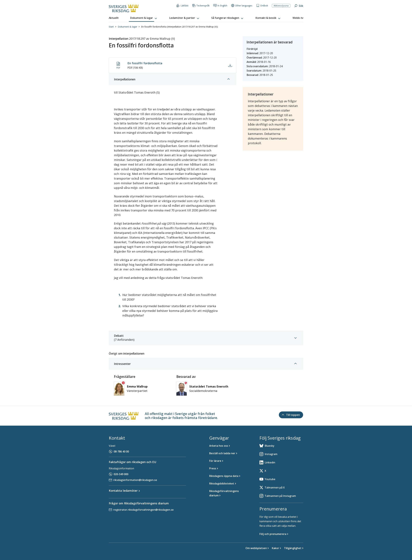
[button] (143, 18)
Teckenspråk (203, 5)
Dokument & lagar (127, 26)
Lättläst (184, 5)
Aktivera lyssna (281, 5)
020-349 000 (121, 474)
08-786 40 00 (121, 451)
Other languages (243, 5)
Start (111, 26)
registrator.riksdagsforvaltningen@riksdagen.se (143, 509)
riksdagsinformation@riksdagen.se (135, 480)
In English (222, 5)
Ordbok (264, 5)
